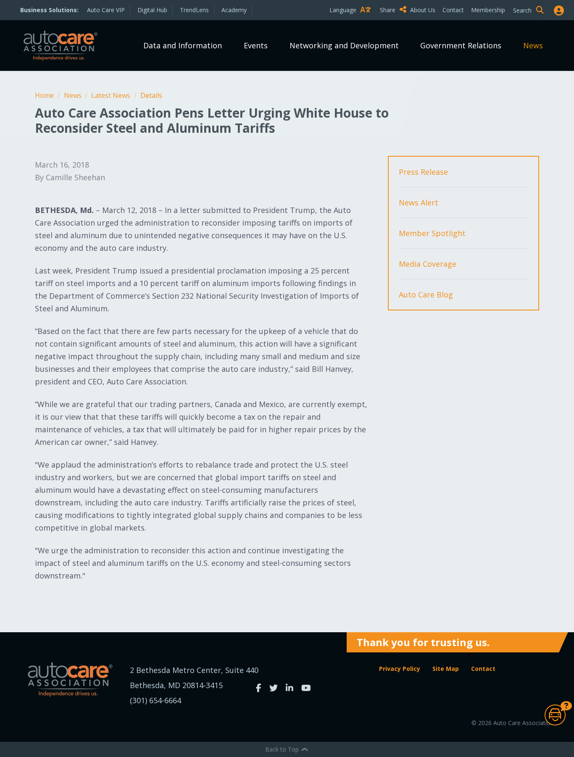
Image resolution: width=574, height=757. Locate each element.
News (533, 45)
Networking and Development (344, 45)
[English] (352, 24)
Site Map (445, 669)
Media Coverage (427, 264)
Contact (453, 10)
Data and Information (182, 45)
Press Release (423, 172)
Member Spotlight (432, 233)
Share (388, 10)
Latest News (111, 95)
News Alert (418, 202)
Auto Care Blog (426, 294)
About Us (422, 10)
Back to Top (282, 749)
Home (45, 95)
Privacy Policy (399, 669)
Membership (488, 10)
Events (256, 45)
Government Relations (460, 45)
